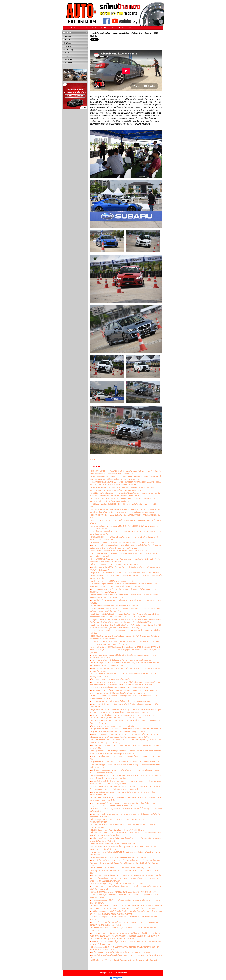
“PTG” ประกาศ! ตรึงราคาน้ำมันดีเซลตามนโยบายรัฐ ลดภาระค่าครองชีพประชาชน (121, 660)
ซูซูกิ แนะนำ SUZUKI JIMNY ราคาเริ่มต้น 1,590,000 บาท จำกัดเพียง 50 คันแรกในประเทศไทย (125, 573)
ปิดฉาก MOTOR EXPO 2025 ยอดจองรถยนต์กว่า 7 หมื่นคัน (112, 726)
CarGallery (85, 28)
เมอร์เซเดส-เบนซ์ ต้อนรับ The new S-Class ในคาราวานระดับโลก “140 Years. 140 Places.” (123, 542)
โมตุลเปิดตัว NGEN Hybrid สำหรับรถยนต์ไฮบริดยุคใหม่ (111, 679)
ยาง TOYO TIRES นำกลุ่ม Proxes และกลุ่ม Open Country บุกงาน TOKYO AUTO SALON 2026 (124, 715)
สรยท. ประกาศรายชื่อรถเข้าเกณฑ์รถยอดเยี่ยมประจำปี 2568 (113, 844)
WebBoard (116, 28)
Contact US (126, 28)
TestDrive (74, 28)
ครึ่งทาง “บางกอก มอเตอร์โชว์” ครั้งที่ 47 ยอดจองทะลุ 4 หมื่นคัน (114, 606)
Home (66, 28)
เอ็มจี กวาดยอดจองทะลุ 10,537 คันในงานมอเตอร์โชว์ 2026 (112, 581)
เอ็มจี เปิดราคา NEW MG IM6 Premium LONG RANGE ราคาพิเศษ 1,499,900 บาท (120, 868)
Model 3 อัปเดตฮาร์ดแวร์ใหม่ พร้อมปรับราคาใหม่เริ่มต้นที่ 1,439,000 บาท (117, 830)
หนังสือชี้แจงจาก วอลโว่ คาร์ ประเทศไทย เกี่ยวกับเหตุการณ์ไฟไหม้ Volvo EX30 (120, 551)
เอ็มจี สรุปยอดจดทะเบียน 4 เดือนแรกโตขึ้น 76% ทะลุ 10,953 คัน (114, 565)
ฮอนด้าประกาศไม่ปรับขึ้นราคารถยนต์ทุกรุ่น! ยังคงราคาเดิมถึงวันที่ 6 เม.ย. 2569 (120, 688)
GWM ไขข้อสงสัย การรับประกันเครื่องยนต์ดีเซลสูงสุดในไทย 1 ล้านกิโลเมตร (119, 857)
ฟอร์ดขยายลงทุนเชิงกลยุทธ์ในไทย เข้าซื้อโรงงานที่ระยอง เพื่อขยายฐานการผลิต (120, 701)
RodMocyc (105, 28)
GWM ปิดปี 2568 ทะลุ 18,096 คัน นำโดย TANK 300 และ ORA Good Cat (117, 718)
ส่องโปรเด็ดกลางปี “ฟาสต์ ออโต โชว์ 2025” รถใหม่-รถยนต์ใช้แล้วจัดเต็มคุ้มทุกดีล (120, 952)
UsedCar (95, 28)
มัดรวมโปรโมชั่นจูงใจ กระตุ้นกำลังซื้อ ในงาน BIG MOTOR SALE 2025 (117, 884)
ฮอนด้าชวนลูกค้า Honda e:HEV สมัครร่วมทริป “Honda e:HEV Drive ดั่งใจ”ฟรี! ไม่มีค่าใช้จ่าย (125, 892)
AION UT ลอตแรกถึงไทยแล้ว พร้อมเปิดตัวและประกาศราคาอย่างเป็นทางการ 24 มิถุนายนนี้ (124, 960)
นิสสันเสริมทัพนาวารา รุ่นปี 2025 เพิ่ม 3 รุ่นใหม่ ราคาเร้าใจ (112, 939)
